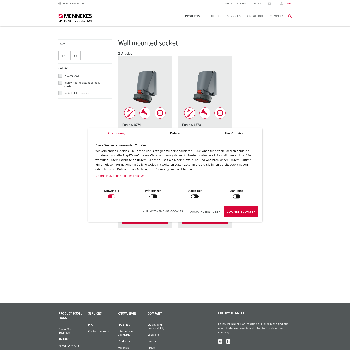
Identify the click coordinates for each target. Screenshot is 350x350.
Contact (256, 3)
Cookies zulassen (241, 211)
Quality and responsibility (156, 326)
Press (228, 3)
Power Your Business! (65, 331)
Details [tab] (175, 133)
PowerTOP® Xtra (68, 345)
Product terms (127, 341)
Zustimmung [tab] (117, 133)
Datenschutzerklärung (110, 175)
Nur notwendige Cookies (162, 211)
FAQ (90, 324)
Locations (154, 334)
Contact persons (98, 331)
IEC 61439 (124, 324)
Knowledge (255, 16)
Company (276, 16)
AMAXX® (63, 339)
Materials (123, 347)
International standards (125, 333)
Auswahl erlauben (205, 211)
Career (241, 3)
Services (234, 16)
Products (192, 16)
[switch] (153, 196)
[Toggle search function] (290, 16)
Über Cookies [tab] (233, 133)
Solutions (213, 16)
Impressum (137, 175)
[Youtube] (220, 341)
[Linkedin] (228, 341)
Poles (62, 44)
